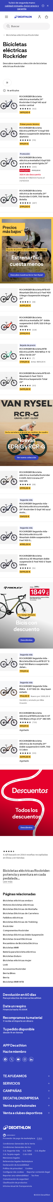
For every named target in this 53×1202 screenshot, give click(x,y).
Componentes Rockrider (16, 930)
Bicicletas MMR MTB (13, 982)
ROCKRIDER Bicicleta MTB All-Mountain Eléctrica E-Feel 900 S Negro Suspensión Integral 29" (35, 294)
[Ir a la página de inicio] (23, 16)
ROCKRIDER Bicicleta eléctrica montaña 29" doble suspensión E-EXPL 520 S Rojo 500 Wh (35, 322)
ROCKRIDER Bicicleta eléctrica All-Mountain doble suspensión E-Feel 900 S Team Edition (35, 560)
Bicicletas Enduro (12, 956)
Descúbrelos (26, 827)
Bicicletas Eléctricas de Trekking (20, 922)
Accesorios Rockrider (14, 969)
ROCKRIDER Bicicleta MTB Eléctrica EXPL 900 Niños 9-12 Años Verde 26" (35, 352)
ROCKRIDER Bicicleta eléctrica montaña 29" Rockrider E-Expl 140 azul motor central (33, 100)
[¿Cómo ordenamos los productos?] (4, 90)
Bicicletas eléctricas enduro (18, 900)
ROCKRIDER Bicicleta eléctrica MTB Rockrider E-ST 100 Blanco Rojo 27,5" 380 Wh (34, 716)
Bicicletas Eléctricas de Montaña (20, 909)
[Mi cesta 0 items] (46, 16)
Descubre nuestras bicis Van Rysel (26, 275)
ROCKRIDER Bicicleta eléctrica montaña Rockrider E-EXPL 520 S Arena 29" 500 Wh (34, 476)
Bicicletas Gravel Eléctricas (17, 939)
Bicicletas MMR (11, 947)
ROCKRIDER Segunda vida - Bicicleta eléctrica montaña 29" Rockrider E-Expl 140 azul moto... (35, 508)
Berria (6, 977)
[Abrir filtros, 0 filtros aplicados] (7, 82)
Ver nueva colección (26, 457)
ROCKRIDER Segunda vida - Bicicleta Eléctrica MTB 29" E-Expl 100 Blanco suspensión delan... (34, 662)
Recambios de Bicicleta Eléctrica (20, 943)
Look (5, 964)
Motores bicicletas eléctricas (18, 905)
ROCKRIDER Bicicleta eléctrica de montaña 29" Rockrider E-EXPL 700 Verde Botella (34, 195)
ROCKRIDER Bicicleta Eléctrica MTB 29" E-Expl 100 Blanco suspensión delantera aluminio (34, 132)
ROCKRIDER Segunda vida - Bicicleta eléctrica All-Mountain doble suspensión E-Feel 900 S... (35, 535)
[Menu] (6, 16)
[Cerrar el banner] (47, 5)
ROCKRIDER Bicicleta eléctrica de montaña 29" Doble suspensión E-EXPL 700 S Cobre (35, 745)
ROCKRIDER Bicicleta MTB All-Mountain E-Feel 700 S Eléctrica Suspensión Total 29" (35, 377)
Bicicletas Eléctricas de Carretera (21, 913)
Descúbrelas (26, 640)
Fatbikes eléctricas (13, 917)
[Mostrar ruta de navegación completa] (4, 35)
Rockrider (8, 926)
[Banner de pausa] (43, 5)
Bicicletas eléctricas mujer (17, 960)
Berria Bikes (9, 973)
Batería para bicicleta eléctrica (19, 952)
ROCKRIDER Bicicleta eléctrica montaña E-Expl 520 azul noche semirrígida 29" (35, 160)
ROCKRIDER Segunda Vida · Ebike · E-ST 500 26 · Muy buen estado (35, 689)
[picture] (9, 104)
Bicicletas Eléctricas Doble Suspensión (23, 934)
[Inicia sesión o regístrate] (39, 16)
